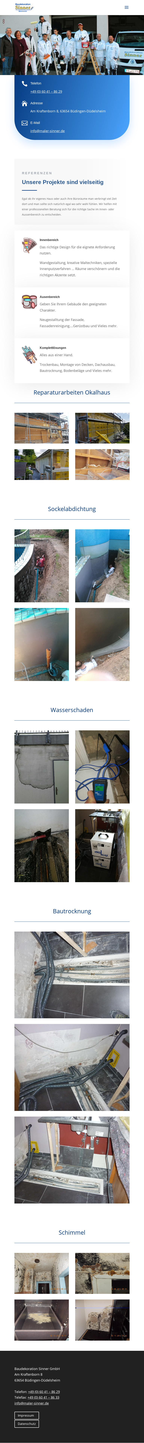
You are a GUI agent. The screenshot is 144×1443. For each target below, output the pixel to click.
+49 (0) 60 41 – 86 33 (43, 1397)
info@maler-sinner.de (31, 1403)
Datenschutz (27, 1424)
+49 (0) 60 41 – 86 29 (46, 91)
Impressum (26, 1415)
